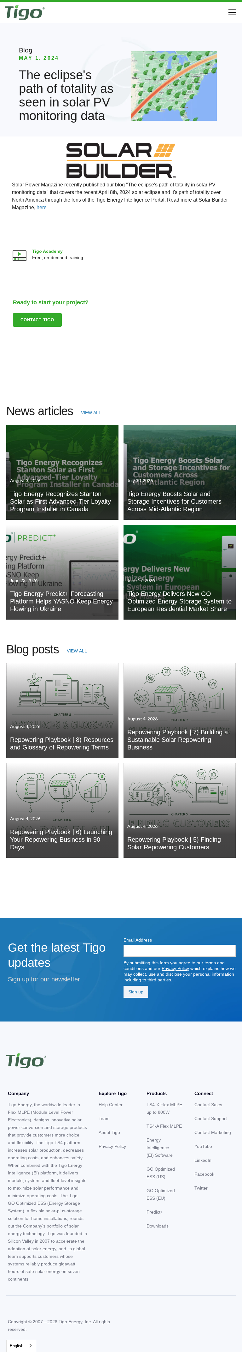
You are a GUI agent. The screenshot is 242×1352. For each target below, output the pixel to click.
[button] (231, 12)
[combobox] (21, 1346)
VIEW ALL (91, 412)
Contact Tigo (37, 320)
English (16, 1345)
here (42, 207)
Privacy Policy (175, 968)
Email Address (138, 940)
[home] (25, 12)
